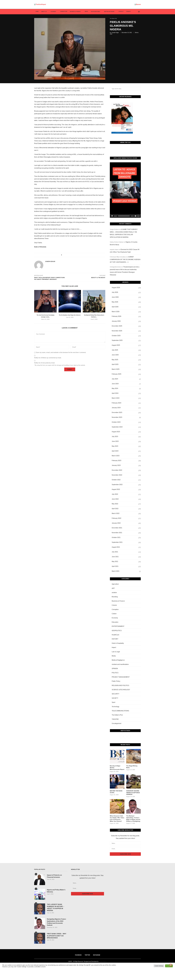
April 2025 (115, 364)
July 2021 (115, 552)
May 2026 (115, 302)
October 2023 (116, 422)
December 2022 (117, 470)
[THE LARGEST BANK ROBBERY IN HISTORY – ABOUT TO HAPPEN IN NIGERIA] (39, 908)
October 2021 (116, 537)
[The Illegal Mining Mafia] (133, 756)
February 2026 (116, 316)
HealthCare (115, 635)
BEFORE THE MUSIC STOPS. (116, 791)
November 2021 (117, 532)
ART (113, 588)
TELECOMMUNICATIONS (120, 711)
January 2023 (116, 465)
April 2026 (115, 307)
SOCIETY (115, 698)
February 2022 (116, 518)
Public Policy (116, 681)
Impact (114, 647)
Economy (53, 11)
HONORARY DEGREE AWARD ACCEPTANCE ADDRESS (133, 792)
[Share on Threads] (73, 255)
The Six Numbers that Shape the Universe (70, 315)
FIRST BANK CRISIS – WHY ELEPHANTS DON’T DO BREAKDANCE (56, 936)
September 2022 (117, 484)
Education (115, 622)
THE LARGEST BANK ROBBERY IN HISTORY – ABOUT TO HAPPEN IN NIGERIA (55, 907)
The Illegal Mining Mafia (131, 766)
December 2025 (117, 326)
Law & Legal (116, 651)
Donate (128, 11)
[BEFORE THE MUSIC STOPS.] (117, 781)
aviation (114, 592)
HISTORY (115, 639)
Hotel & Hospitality (118, 643)
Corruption (63, 11)
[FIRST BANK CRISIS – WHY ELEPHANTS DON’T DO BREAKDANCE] (39, 938)
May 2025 (115, 359)
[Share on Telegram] (71, 255)
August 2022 (116, 489)
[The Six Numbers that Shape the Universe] (70, 301)
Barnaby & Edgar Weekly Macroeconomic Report (117, 767)
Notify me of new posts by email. (44, 363)
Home (37, 11)
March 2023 (115, 455)
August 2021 (116, 547)
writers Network (109, 11)
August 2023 (116, 431)
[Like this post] (62, 255)
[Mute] (135, 216)
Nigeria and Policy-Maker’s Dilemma (56, 891)
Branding (115, 596)
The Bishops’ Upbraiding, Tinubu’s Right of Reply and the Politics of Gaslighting (133, 818)
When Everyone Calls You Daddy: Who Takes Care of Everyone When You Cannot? (117, 818)
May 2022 (115, 504)
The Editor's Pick (117, 715)
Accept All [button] (169, 966)
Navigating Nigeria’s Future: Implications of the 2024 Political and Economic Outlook (56, 922)
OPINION (115, 668)
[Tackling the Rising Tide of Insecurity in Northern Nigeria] (94, 301)
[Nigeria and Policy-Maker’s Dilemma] (39, 894)
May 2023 (115, 446)
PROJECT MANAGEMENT (121, 677)
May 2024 (115, 388)
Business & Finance (75, 11)
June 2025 (115, 355)
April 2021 (115, 566)
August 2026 (116, 287)
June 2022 (115, 499)
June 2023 (115, 441)
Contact (121, 11)
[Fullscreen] (138, 216)
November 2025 (117, 331)
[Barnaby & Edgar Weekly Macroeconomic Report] (117, 756)
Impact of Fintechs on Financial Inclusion (54, 876)
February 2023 (116, 460)
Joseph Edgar (115, 32)
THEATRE (115, 719)
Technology (115, 706)
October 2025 (116, 335)
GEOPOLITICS (117, 630)
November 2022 (117, 475)
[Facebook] (132, 11)
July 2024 (115, 379)
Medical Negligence (118, 660)
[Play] (112, 216)
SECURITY (115, 694)
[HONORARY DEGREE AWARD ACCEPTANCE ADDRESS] (133, 781)
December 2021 (117, 528)
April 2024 (115, 393)
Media (86, 11)
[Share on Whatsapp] (70, 255)
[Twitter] (134, 11)
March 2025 (115, 369)
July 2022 (115, 494)
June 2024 (115, 383)
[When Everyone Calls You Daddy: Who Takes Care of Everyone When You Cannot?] (117, 806)
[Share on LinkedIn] (68, 255)
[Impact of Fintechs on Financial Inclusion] (39, 879)
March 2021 (115, 571)
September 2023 (117, 427)
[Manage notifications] (170, 965)
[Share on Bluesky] (75, 255)
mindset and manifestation (120, 664)
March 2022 (115, 513)
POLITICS (115, 672)
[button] (125, 190)
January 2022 (116, 523)
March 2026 (115, 311)
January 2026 (116, 321)
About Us (44, 11)
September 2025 (117, 340)
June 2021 (115, 556)
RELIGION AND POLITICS (120, 685)
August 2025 (116, 345)
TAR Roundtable (95, 11)
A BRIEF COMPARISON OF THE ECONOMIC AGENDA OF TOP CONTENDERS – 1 (125, 259)
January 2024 (116, 407)
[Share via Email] (76, 255)
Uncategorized (116, 723)
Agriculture (115, 584)
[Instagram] (136, 11)
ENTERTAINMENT (118, 626)
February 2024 (116, 403)
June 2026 (115, 297)
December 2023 (117, 412)
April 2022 (115, 508)
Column (114, 605)
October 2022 (116, 479)
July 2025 (115, 350)
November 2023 (117, 417)
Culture (114, 613)
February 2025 (116, 374)
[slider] (124, 215)
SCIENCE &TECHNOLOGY (121, 689)
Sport (113, 702)
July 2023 (115, 436)
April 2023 (115, 451)
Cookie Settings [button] (159, 966)
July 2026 (115, 292)
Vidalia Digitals (103, 961)
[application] (125, 190)
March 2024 (115, 398)
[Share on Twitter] (66, 255)
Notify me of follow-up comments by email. (47, 358)
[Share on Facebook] (64, 255)
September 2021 (117, 542)
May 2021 (115, 561)
